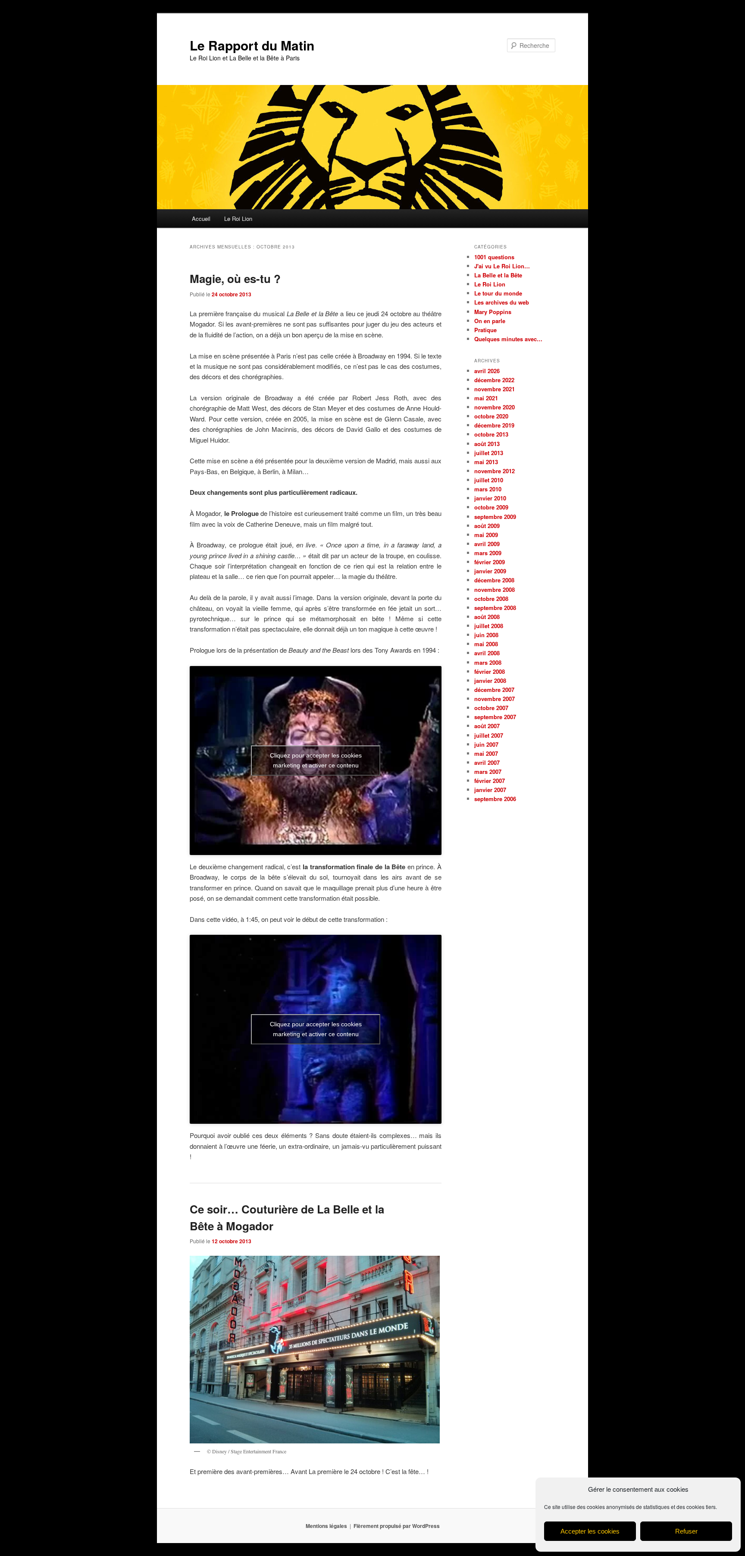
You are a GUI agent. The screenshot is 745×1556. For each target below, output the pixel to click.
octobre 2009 (491, 507)
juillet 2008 (488, 626)
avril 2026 (487, 371)
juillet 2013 (488, 453)
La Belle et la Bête (498, 275)
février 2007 (489, 780)
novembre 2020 (494, 407)
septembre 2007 (495, 717)
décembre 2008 (494, 580)
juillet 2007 (488, 735)
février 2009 (489, 562)
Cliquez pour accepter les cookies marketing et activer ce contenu (316, 760)
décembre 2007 (494, 689)
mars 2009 (487, 553)
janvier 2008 (490, 680)
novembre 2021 (494, 389)
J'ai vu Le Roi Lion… (502, 266)
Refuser (686, 1531)
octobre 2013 (491, 434)
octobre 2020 (491, 416)
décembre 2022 (494, 380)
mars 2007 (487, 771)
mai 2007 (486, 753)
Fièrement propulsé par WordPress (397, 1526)
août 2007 (487, 726)
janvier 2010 (490, 498)
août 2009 (487, 526)
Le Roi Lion (238, 218)
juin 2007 (486, 744)
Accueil (201, 218)
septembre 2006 (495, 799)
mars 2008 (487, 662)
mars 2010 (487, 489)
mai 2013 (486, 462)
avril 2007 (487, 762)
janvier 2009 (490, 571)
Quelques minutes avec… (508, 339)
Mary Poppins (492, 312)
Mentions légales (326, 1526)
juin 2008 (486, 635)
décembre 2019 (494, 425)
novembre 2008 (494, 589)
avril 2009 (487, 544)
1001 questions (494, 257)
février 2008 (489, 671)
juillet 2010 (488, 480)
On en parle (489, 321)
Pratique (485, 330)
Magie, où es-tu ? (235, 278)
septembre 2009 (495, 516)
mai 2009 (486, 535)
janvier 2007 (490, 790)
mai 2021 (486, 398)
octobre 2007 (491, 708)
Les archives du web (501, 302)
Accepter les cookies (590, 1531)
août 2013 (487, 444)
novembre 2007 (494, 699)
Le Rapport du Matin (252, 45)
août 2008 (487, 617)
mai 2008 (486, 644)
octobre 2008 (491, 598)
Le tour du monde (498, 293)
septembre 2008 (495, 608)
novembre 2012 (494, 471)
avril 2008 (487, 653)
